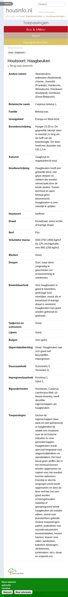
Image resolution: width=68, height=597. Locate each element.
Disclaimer (49, 12)
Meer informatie (23, 592)
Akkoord (7, 592)
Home (41, 12)
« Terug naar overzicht (20, 65)
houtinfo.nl (19, 10)
